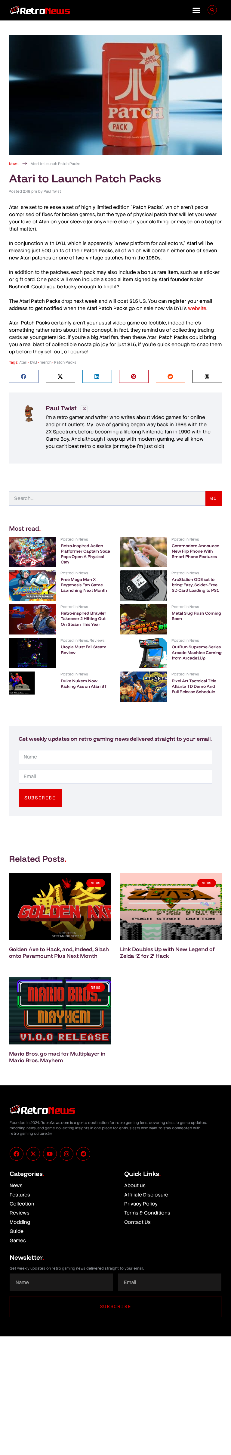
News (14, 163)
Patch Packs (65, 362)
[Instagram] (67, 1154)
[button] (196, 10)
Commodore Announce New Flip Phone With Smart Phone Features (195, 551)
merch (45, 362)
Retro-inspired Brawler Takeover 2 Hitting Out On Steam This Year (83, 618)
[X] (84, 408)
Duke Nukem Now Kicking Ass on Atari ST (84, 683)
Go (213, 498)
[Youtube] (50, 1154)
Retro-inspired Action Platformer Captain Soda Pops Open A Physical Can (85, 554)
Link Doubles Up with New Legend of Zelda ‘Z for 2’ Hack (167, 952)
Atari (23, 362)
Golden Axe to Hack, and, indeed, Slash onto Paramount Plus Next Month (59, 952)
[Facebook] (16, 1154)
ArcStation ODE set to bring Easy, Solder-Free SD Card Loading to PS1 (195, 585)
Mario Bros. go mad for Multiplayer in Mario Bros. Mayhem (57, 1057)
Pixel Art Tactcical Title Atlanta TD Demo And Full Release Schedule (194, 686)
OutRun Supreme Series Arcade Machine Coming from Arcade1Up (197, 652)
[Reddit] (83, 1154)
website (197, 308)
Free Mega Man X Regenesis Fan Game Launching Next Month (84, 585)
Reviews (97, 640)
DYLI (33, 362)
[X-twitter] (33, 1154)
